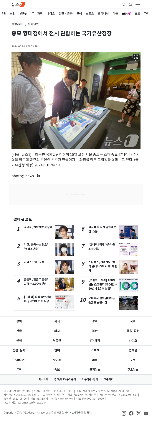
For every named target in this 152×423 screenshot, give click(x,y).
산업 (19, 341)
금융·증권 (133, 331)
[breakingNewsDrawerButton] (130, 4)
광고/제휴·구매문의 (65, 379)
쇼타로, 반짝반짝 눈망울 (38, 227)
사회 (57, 321)
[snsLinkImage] (124, 413)
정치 (19, 321)
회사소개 (43, 379)
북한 (95, 331)
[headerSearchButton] (124, 4)
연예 (57, 350)
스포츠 (95, 350)
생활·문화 (19, 350)
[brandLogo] (18, 4)
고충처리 (108, 379)
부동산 (57, 341)
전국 (19, 331)
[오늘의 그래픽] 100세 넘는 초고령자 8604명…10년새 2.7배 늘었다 (102, 284)
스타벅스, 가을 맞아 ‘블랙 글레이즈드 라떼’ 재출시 (102, 266)
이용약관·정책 (90, 379)
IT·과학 (95, 341)
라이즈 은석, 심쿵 (34, 262)
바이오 (133, 341)
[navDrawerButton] (138, 4)
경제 (95, 321)
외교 (57, 331)
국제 (133, 321)
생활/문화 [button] (17, 24)
